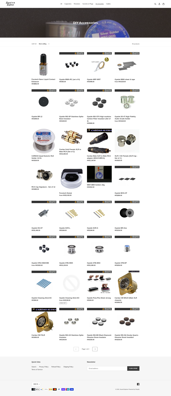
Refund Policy (55, 367)
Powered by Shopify (134, 389)
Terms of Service (37, 369)
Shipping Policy (68, 367)
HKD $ (35, 384)
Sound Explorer (124, 389)
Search (34, 367)
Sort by (34, 44)
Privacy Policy (43, 367)
